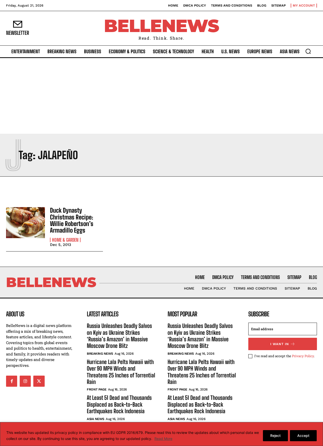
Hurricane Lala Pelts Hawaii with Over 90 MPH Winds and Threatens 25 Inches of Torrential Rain (121, 371)
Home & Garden (65, 240)
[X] (38, 381)
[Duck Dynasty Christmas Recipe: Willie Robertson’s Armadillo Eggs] (25, 222)
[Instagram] (25, 381)
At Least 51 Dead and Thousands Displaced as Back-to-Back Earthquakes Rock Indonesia (119, 404)
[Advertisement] (161, 96)
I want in (279, 344)
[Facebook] (11, 381)
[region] (161, 434)
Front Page (96, 389)
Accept (303, 435)
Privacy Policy (303, 356)
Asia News (95, 419)
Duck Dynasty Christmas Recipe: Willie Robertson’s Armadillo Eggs (71, 220)
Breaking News (100, 353)
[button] (308, 51)
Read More (163, 438)
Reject (275, 435)
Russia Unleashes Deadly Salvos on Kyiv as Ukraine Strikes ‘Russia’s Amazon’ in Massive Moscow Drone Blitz (119, 335)
